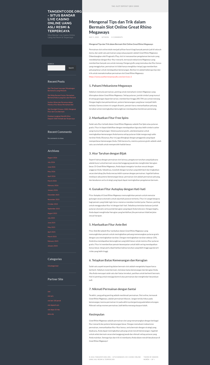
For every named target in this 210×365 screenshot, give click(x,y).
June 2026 (51, 167)
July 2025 (51, 218)
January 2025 (53, 246)
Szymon (105, 37)
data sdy (51, 314)
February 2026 (53, 185)
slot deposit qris (53, 305)
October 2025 (53, 204)
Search (51, 64)
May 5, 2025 (94, 37)
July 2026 (51, 162)
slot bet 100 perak (54, 301)
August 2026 (52, 158)
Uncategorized (53, 266)
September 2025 (54, 209)
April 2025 (51, 232)
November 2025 (54, 199)
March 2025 (52, 236)
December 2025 (53, 195)
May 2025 (51, 227)
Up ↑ (153, 359)
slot (49, 291)
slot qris (50, 296)
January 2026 (53, 190)
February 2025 (53, 241)
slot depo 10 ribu (54, 310)
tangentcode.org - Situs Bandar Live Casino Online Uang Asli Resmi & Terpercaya (65, 21)
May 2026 (51, 171)
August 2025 (52, 213)
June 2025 (51, 223)
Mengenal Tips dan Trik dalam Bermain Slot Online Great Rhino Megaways (120, 27)
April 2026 (51, 176)
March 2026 (52, 181)
